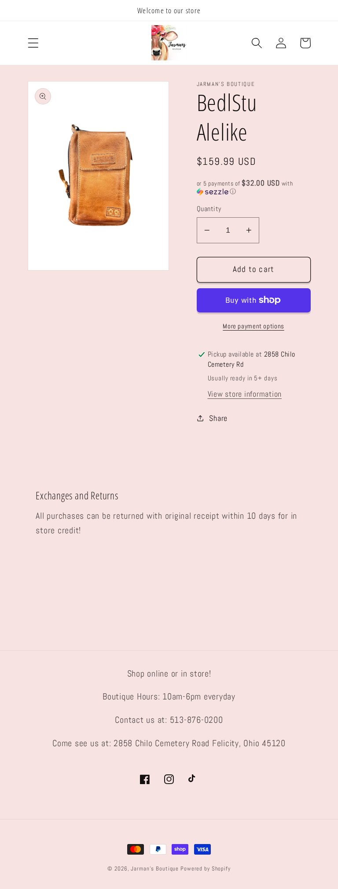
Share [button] (218, 418)
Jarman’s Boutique (155, 868)
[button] (33, 43)
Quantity (209, 208)
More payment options (253, 326)
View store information (245, 394)
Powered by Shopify (205, 868)
